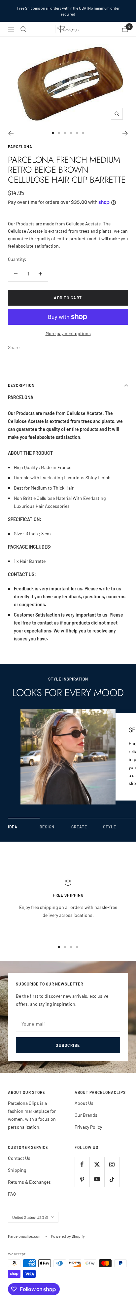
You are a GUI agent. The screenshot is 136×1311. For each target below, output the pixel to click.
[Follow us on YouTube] (96, 1179)
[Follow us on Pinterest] (82, 1179)
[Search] (23, 29)
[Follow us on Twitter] (96, 1164)
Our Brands (86, 1115)
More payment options (68, 333)
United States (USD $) (30, 1217)
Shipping (17, 1170)
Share (13, 347)
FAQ (12, 1194)
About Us (84, 1103)
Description (21, 385)
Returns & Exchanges (29, 1182)
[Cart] (124, 29)
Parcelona (20, 146)
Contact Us (19, 1158)
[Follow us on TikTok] (111, 1179)
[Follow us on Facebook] (82, 1164)
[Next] (125, 133)
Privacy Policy (88, 1127)
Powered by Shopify (68, 1236)
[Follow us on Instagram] (111, 1164)
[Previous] (11, 133)
